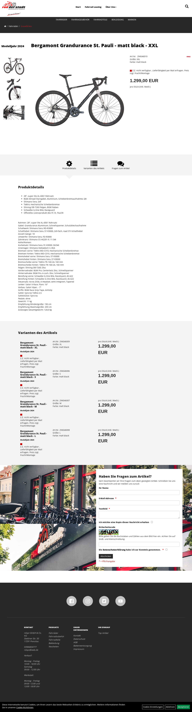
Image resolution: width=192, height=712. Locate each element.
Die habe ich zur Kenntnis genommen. (130, 549)
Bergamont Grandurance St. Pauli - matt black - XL (33, 345)
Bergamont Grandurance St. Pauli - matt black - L (33, 434)
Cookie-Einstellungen (153, 707)
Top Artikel (103, 633)
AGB (75, 642)
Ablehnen (170, 707)
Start (78, 7)
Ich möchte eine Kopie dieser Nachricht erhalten (124, 522)
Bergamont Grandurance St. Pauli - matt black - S (33, 375)
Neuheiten (54, 646)
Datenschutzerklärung (114, 549)
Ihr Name (104, 488)
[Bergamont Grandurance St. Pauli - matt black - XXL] (13, 66)
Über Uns (110, 7)
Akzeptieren (183, 707)
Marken (132, 19)
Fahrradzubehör (80, 19)
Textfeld (103, 508)
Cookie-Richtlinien (24, 707)
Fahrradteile (100, 19)
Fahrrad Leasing (93, 7)
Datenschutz (79, 639)
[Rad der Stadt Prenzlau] (13, 8)
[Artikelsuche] (186, 6)
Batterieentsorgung (82, 645)
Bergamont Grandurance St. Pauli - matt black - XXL (94, 45)
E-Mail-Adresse (106, 498)
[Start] (5, 26)
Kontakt (77, 635)
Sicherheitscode (107, 527)
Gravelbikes (26, 26)
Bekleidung (118, 19)
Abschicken (105, 556)
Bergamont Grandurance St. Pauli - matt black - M (33, 404)
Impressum (78, 649)
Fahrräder (61, 19)
